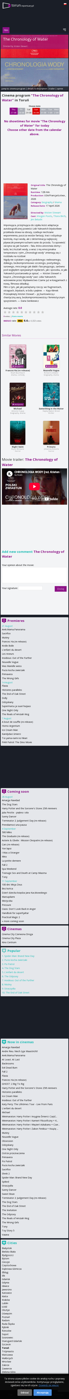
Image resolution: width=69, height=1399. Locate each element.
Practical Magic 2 (11, 917)
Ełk (3, 1275)
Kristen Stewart (20, 46)
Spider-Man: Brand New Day (19, 955)
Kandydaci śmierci (11, 733)
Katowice (7, 1292)
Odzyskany (7, 702)
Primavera (7, 674)
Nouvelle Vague (51, 370)
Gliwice (5, 1286)
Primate (51, 446)
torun (22, 5)
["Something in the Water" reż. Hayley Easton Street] (51, 395)
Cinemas (14, 929)
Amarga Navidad (11, 800)
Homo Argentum (11, 725)
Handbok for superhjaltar (15, 913)
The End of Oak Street (14, 693)
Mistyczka (7, 900)
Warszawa (7, 1354)
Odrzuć (25, 1392)
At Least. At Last (11, 1059)
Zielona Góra (8, 1371)
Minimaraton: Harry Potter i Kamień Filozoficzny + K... (30, 1120)
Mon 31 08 (43, 111)
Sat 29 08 (28, 111)
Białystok (7, 1248)
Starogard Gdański (12, 1341)
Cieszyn (6, 1261)
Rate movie (17, 316)
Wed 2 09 (56, 111)
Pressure (6, 904)
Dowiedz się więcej (49, 1385)
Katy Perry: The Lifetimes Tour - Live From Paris (27, 1104)
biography (47, 202)
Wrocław (6, 1361)
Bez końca (7, 888)
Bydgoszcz (7, 1255)
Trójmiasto (8, 1351)
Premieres (15, 621)
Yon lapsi (6, 848)
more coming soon (14, 921)
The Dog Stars (9, 804)
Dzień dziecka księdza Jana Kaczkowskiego (24, 892)
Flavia (5, 685)
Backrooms (8, 1063)
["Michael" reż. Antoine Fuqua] (18, 395)
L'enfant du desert (12, 649)
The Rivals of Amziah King (15, 714)
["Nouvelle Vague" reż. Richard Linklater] (51, 356)
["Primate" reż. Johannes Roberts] (51, 433)
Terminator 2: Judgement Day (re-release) (24, 820)
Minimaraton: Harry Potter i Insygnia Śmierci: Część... (29, 1116)
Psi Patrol (9, 964)
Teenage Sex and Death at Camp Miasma (24, 872)
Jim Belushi (36, 219)
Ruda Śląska (8, 1323)
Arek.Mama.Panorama (13, 629)
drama (58, 202)
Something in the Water (51, 408)
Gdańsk (6, 1279)
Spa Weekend (9, 868)
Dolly (4, 698)
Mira (4, 856)
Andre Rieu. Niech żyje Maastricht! (20, 1051)
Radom (6, 1320)
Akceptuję (42, 1392)
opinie (60, 88)
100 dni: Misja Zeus (12, 884)
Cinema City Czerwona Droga (17, 934)
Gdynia (5, 1282)
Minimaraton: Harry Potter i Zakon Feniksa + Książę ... (30, 1128)
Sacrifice (6, 633)
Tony (4, 876)
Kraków (6, 1299)
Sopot (5, 1334)
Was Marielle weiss (12, 666)
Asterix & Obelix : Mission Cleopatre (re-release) (27, 840)
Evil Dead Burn (9, 1067)
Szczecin (6, 1344)
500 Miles (7, 832)
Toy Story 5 (8, 1230)
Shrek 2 (6, 1173)
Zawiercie (7, 1368)
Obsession (7, 1140)
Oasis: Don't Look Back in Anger (19, 908)
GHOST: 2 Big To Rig (13, 1083)
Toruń (5, 1347)
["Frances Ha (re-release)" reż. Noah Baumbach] (17, 356)
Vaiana (5, 1234)
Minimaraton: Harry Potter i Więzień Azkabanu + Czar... (31, 1124)
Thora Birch (59, 216)
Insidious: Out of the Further (17, 657)
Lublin (5, 1303)
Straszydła (9, 988)
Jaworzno (7, 1289)
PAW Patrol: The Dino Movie (17, 742)
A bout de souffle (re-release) (17, 721)
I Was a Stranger (10, 852)
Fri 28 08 (21, 111)
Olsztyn (6, 1310)
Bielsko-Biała (9, 1251)
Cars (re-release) (10, 844)
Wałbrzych (7, 1358)
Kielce (5, 1296)
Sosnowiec (7, 1337)
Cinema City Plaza (11, 938)
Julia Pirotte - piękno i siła (15, 812)
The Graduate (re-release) (15, 836)
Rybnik (5, 1327)
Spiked (5, 1181)
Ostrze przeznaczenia (13, 1153)
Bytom (5, 1258)
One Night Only (10, 710)
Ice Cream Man (10, 729)
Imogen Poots (44, 216)
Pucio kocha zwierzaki (13, 670)
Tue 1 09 (50, 111)
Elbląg (5, 1272)
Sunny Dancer (9, 816)
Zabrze (5, 1365)
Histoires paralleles (12, 689)
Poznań (6, 1317)
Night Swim (18, 446)
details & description (37, 88)
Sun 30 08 (36, 111)
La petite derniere (11, 860)
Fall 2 (4, 864)
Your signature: (10, 588)
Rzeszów (6, 1330)
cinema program (17, 88)
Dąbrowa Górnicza (12, 1268)
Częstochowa (9, 1265)
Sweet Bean (8, 1193)
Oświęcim (7, 1313)
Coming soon (18, 791)
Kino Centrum (9, 942)
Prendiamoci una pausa (14, 824)
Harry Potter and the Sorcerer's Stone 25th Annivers (29, 808)
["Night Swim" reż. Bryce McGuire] (17, 433)
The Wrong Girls (10, 678)
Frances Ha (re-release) (18, 370)
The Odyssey (11, 976)
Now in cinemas (20, 1042)
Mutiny (5, 637)
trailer (52, 88)
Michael (18, 408)
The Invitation (9, 1210)
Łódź (4, 1306)
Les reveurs (8, 653)
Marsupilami (8, 896)
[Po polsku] (65, 4)
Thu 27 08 (13, 111)
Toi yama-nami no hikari (14, 738)
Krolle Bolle (8, 645)
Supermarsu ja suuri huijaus (16, 706)
